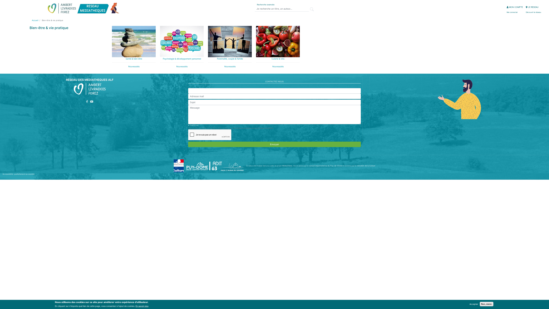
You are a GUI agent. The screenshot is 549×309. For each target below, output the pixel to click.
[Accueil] (83, 8)
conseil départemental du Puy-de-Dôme (325, 166)
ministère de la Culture (366, 166)
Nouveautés (134, 66)
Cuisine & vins (277, 59)
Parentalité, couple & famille (230, 59)
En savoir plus (142, 306)
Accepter (474, 304)
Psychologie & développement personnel (182, 59)
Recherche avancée (265, 4)
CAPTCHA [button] (194, 125)
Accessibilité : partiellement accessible (19, 174)
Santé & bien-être (134, 59)
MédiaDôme (287, 166)
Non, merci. (486, 304)
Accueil (35, 20)
